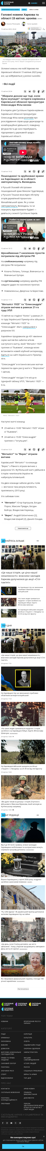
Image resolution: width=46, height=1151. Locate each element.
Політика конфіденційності (9, 1099)
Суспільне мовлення (10, 1092)
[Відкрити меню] (44, 3)
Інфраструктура (31, 1052)
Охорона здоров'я (32, 1049)
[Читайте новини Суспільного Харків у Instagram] (7, 1123)
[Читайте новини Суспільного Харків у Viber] (15, 1123)
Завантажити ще (23, 528)
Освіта (27, 1041)
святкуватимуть (9, 205)
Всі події (9, 84)
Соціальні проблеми (33, 1071)
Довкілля (5, 1049)
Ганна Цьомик (32, 24)
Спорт (3, 1074)
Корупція (28, 1034)
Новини (4, 1021)
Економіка (6, 1041)
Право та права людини (8, 1059)
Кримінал (5, 1038)
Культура (28, 1038)
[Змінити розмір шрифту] (44, 29)
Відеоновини (7, 1078)
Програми (5, 1104)
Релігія (27, 1067)
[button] (25, 91)
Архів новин (29, 1089)
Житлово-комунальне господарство (11, 1053)
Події (3, 1034)
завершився (29, 326)
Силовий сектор (8, 1063)
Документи (29, 1098)
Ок (23, 1146)
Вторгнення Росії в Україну (10, 9)
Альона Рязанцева (13, 24)
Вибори (4, 1045)
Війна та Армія (33, 9)
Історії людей (30, 1063)
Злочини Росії (7, 1071)
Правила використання (30, 1093)
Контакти (5, 1089)
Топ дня (27, 1078)
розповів (29, 117)
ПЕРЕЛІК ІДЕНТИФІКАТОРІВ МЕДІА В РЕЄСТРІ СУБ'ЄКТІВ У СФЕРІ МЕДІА (34, 1106)
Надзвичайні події (32, 1045)
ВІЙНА (24, 9)
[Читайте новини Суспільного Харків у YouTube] (11, 1123)
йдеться (5, 354)
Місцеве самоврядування (31, 1059)
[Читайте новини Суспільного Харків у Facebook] (2, 1123)
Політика (5, 1067)
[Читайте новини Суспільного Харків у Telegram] (20, 1123)
